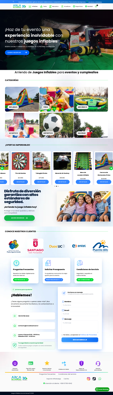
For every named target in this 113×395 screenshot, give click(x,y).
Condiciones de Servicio (88, 269)
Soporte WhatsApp (53, 379)
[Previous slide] (2, 168)
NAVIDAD (82, 133)
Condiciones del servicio (67, 374)
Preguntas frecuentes (47, 374)
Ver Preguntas (19, 280)
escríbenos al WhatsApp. (95, 2)
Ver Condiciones (84, 280)
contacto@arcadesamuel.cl (28, 326)
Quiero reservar (14, 53)
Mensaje (68, 319)
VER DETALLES (11, 182)
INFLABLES (13, 107)
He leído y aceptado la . (80, 335)
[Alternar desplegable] (30, 6)
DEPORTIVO (48, 133)
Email (66, 310)
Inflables (35, 6)
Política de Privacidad (88, 335)
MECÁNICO (82, 107)
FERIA (46, 107)
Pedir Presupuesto (53, 280)
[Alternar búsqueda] (13, 1)
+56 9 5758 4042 (23, 316)
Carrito (66, 379)
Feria (45, 6)
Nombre (67, 302)
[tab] (54, 186)
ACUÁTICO (13, 133)
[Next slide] (111, 168)
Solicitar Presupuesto (55, 269)
